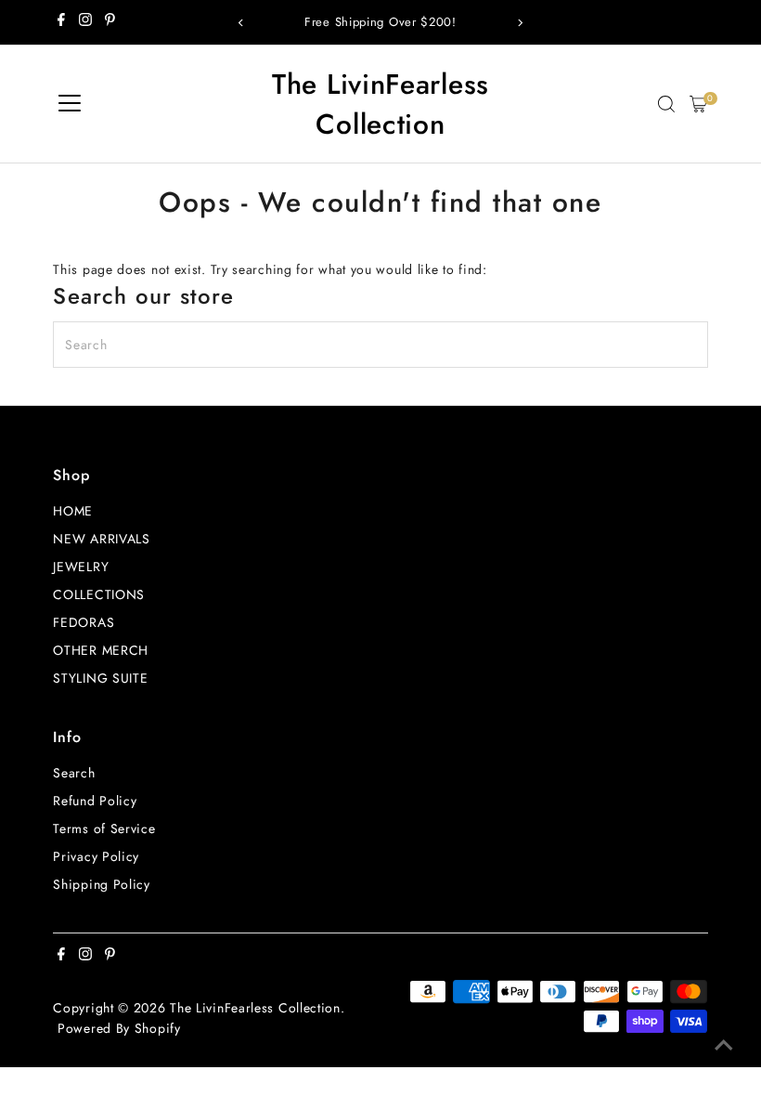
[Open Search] (666, 104)
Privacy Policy (96, 856)
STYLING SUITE (100, 678)
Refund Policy (94, 800)
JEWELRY (81, 566)
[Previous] (242, 23)
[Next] (519, 23)
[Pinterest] (110, 22)
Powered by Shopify (119, 1028)
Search (74, 772)
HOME (73, 511)
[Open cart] (698, 104)
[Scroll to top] (723, 1044)
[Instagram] (85, 22)
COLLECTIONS (99, 594)
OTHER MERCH (100, 650)
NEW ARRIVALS (101, 538)
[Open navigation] (69, 104)
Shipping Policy (101, 884)
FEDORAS (83, 622)
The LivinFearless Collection (380, 104)
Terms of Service (104, 828)
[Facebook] (61, 22)
